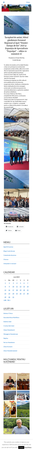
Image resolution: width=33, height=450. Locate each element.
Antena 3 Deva (8, 313)
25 (17, 293)
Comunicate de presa (9, 255)
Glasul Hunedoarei (9, 330)
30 (9, 297)
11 (17, 286)
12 (20, 286)
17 (13, 290)
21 (28, 290)
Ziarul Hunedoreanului (10, 351)
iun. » (8, 300)
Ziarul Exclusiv (7, 346)
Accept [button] (21, 447)
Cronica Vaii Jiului (8, 326)
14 (28, 286)
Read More (27, 447)
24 (13, 293)
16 (9, 290)
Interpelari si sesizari (9, 263)
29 (5, 297)
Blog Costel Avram (9, 251)
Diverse (5, 259)
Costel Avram (16, 60)
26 (20, 293)
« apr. (5, 300)
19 (20, 290)
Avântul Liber (7, 321)
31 (13, 297)
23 (9, 293)
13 (24, 286)
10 (13, 286)
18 (17, 290)
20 (24, 290)
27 (24, 293)
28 (28, 293)
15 (5, 290)
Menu (28, 2)
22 (5, 293)
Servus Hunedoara (9, 342)
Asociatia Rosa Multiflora (11, 317)
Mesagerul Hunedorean (10, 334)
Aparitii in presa (8, 247)
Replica (5, 338)
